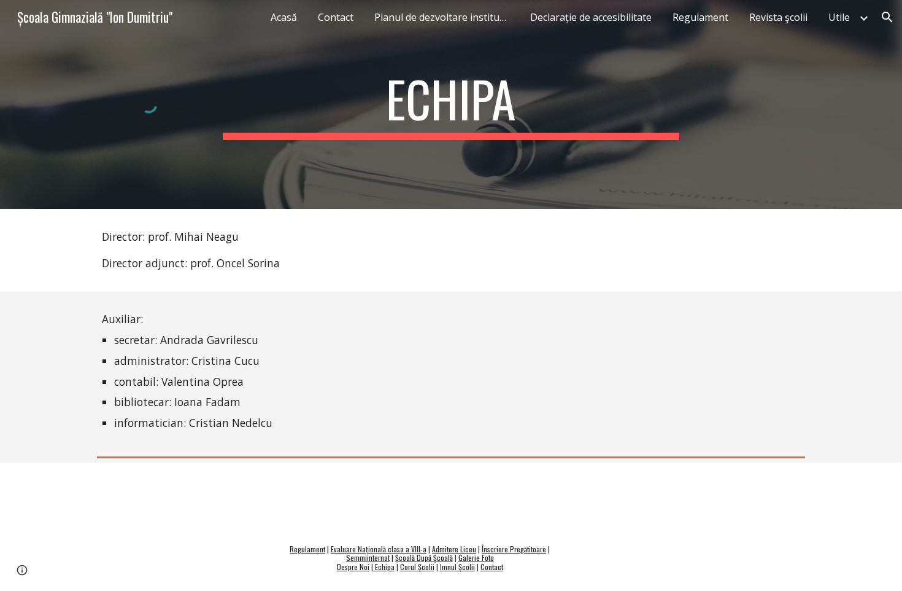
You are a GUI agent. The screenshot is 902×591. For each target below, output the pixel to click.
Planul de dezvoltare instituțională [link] (444, 17)
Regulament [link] (700, 17)
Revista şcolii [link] (778, 17)
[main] (451, 104)
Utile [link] (839, 17)
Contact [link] (335, 17)
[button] (887, 17)
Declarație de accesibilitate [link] (591, 17)
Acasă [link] (284, 17)
